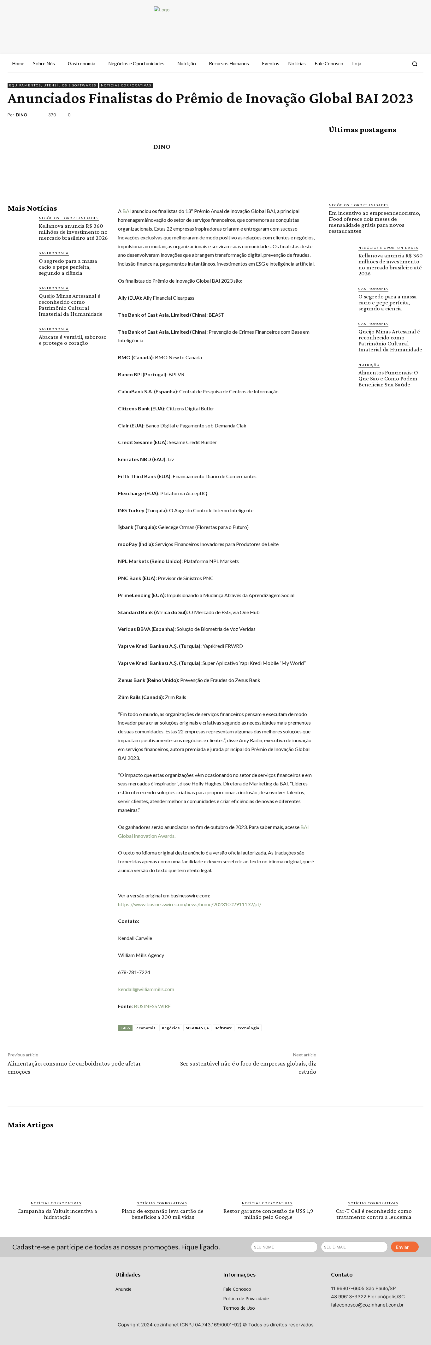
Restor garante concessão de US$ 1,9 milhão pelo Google (268, 1213)
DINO (21, 115)
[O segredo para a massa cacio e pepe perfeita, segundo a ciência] (21, 263)
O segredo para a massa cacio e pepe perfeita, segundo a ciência (68, 266)
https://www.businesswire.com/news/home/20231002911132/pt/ (189, 904)
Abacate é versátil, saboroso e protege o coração (73, 339)
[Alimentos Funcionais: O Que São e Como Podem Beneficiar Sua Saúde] (341, 374)
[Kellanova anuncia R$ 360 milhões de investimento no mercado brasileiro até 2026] (21, 228)
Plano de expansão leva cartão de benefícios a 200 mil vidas (163, 1213)
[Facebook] (377, 63)
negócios (171, 1027)
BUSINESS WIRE (152, 1006)
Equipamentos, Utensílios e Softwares (52, 85)
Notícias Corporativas (126, 85)
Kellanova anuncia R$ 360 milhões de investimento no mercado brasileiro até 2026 (73, 231)
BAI (126, 211)
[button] (414, 64)
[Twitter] (400, 63)
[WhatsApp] (402, 116)
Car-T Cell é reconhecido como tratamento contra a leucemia (374, 1213)
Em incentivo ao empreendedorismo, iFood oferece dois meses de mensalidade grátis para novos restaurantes (374, 221)
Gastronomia (54, 253)
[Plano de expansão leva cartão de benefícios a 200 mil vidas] (163, 1165)
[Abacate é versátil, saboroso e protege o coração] (21, 339)
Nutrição (369, 365)
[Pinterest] (387, 116)
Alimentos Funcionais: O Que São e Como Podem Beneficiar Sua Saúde (388, 378)
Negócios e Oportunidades (69, 218)
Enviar (402, 1247)
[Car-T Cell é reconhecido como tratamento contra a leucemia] (374, 1165)
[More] (416, 116)
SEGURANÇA (197, 1027)
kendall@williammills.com (146, 989)
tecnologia (248, 1027)
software (223, 1027)
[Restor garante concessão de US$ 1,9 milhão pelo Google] (268, 1165)
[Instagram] (388, 63)
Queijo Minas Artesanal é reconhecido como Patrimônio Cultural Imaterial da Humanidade (71, 304)
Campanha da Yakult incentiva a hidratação (57, 1213)
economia (146, 1027)
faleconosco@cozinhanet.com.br (367, 1305)
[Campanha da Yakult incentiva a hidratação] (57, 1165)
